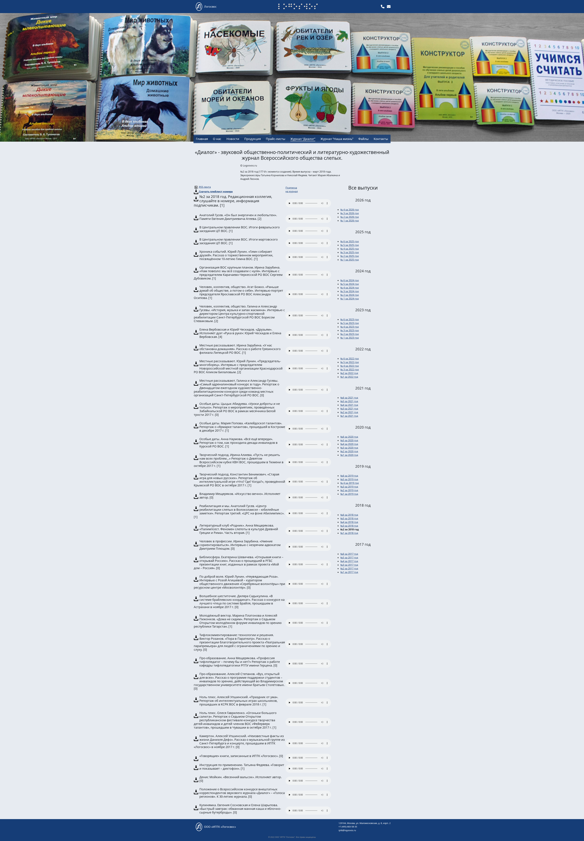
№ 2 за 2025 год (349, 256)
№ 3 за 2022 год (349, 369)
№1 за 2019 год (349, 494)
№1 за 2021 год (349, 416)
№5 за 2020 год (349, 440)
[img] (382, 6)
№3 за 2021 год (349, 408)
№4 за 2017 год (349, 561)
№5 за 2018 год (349, 518)
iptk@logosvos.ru (347, 830)
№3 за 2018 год (349, 525)
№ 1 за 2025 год (349, 259)
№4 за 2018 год (349, 522)
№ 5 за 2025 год (349, 245)
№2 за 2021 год (349, 412)
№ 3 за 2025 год (349, 252)
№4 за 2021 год (349, 405)
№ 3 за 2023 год (349, 330)
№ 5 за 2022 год (349, 362)
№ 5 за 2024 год (349, 284)
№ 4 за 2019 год (349, 483)
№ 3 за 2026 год (349, 213)
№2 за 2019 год (349, 490)
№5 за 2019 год (349, 479)
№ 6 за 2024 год (349, 280)
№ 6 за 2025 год (349, 241)
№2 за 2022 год (349, 373)
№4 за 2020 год (349, 444)
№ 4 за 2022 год (349, 366)
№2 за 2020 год (349, 451)
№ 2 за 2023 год (349, 334)
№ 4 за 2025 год (349, 248)
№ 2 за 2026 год (349, 217)
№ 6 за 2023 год (349, 319)
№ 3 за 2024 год (349, 291)
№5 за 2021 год (349, 401)
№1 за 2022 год (349, 377)
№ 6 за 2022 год (349, 358)
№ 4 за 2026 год (349, 209)
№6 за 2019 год (349, 475)
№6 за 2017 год (349, 554)
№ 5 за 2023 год (349, 323)
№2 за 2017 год (349, 568)
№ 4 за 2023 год (349, 326)
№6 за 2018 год (349, 514)
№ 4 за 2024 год (349, 287)
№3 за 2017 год (349, 565)
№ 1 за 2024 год (349, 298)
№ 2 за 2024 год (349, 295)
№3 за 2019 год (349, 486)
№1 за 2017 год (349, 572)
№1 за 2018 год (349, 533)
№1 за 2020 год (349, 455)
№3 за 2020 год (349, 447)
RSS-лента (204, 187)
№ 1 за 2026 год (349, 220)
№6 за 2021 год (349, 397)
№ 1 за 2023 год (349, 337)
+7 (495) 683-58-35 (348, 826)
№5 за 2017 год (349, 557)
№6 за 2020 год (349, 436)
